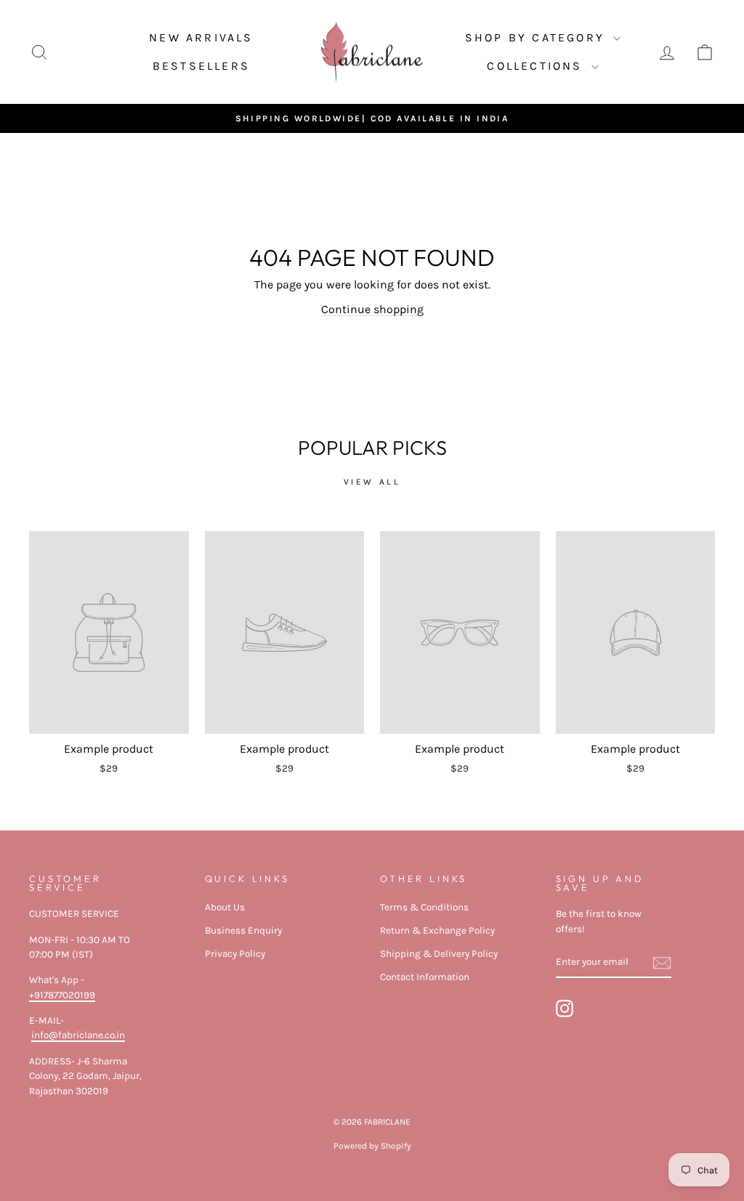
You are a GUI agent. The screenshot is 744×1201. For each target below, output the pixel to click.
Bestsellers (201, 66)
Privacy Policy (235, 953)
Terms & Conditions (424, 907)
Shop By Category (537, 37)
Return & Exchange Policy (437, 930)
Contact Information (424, 976)
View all (372, 482)
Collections (537, 66)
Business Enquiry (243, 930)
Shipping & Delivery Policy (439, 953)
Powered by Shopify (372, 1146)
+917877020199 (62, 995)
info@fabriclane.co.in (78, 1035)
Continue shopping (372, 309)
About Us (225, 907)
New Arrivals (201, 37)
